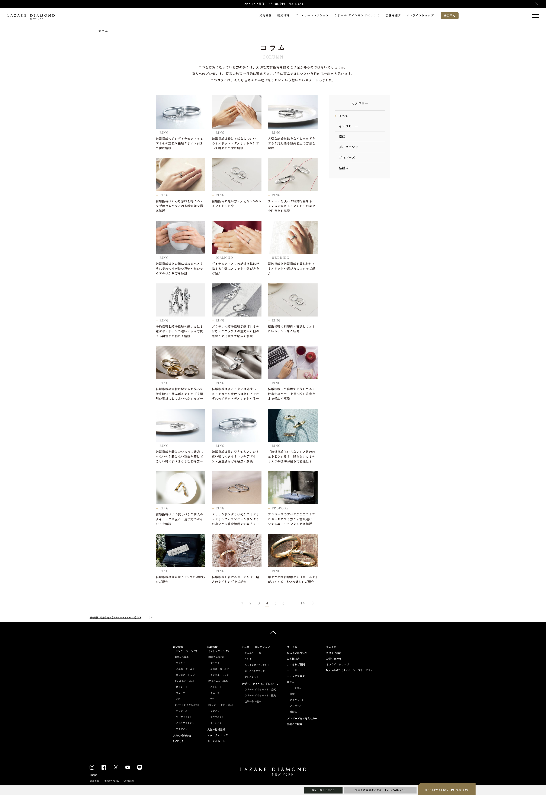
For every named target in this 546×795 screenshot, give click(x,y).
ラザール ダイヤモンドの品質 (260, 689)
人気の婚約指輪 (182, 735)
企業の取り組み (253, 701)
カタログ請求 (333, 653)
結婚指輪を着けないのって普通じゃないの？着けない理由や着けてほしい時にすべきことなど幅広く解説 (179, 457)
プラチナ (180, 663)
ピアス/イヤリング (255, 671)
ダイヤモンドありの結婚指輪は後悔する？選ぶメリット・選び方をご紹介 (235, 268)
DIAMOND (224, 257)
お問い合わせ (333, 658)
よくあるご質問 (296, 664)
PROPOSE (280, 508)
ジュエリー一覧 (253, 653)
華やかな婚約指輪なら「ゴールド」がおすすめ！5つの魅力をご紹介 (292, 579)
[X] (115, 767)
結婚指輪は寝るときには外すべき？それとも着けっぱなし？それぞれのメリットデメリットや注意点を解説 (235, 394)
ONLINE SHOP (323, 790)
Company (128, 780)
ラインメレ (182, 729)
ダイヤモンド (348, 147)
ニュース (292, 670)
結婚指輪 (283, 15)
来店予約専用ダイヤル (380, 790)
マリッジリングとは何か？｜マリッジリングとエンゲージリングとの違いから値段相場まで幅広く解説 (235, 519)
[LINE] (139, 767)
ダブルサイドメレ (185, 723)
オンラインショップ (420, 15)
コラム (291, 682)
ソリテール (182, 711)
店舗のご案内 (294, 724)
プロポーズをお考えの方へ (302, 718)
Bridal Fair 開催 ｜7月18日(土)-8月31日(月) (273, 4)
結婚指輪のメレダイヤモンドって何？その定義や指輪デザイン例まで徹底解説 (179, 143)
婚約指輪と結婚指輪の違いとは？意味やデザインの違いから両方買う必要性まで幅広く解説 (179, 331)
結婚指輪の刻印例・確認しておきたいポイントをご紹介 (291, 329)
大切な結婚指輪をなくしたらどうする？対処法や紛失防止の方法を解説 (291, 143)
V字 (178, 699)
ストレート (182, 687)
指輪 (342, 136)
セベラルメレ (217, 717)
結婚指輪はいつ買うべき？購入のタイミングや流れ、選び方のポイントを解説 (179, 519)
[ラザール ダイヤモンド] (30, 17)
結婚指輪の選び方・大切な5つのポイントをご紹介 (236, 203)
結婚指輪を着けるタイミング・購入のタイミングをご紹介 (235, 579)
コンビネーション (185, 675)
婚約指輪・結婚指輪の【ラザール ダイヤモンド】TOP (115, 617)
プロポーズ (347, 157)
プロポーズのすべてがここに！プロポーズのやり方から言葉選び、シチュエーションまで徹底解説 (291, 519)
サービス (292, 647)
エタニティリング (217, 735)
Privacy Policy (111, 780)
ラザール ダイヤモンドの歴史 (260, 695)
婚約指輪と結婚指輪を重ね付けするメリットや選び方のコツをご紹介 (291, 268)
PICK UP (178, 741)
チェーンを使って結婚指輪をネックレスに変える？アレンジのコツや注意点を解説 (291, 206)
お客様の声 (293, 658)
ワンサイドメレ (184, 717)
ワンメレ (215, 711)
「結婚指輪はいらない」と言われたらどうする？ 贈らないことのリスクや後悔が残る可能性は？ (291, 456)
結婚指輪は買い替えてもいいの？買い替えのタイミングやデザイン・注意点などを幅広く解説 (235, 456)
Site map (94, 780)
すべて (343, 115)
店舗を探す (393, 15)
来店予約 (331, 647)
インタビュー (348, 126)
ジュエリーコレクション (312, 15)
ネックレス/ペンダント (257, 665)
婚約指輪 (266, 15)
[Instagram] (92, 767)
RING (164, 132)
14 (302, 603)
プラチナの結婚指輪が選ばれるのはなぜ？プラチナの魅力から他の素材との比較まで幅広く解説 (235, 331)
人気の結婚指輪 (216, 729)
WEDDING (280, 257)
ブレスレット (252, 677)
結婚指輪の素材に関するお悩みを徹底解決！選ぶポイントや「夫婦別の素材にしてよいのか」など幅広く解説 (179, 394)
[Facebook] (104, 767)
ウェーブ (180, 693)
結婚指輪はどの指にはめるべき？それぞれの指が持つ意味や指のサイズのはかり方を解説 (179, 268)
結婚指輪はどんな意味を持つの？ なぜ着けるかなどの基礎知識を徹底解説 (180, 206)
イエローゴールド (185, 669)
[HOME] (273, 772)
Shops (93, 774)
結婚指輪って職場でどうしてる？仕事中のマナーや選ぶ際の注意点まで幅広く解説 (291, 394)
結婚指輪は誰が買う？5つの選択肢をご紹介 (180, 579)
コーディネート (216, 741)
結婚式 (344, 168)
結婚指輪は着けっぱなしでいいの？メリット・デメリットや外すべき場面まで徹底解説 (235, 143)
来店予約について (297, 653)
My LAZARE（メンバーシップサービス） (349, 670)
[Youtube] (127, 767)
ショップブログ (296, 676)
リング (248, 659)
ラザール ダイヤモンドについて (357, 15)
